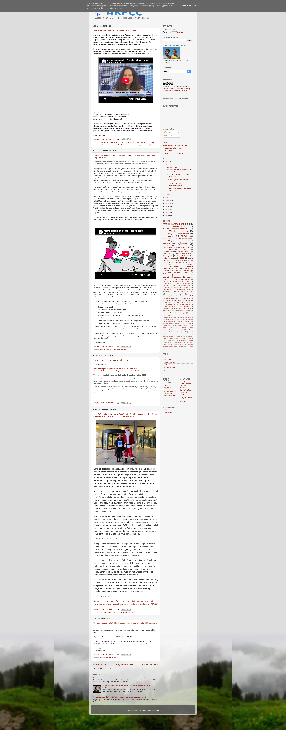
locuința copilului (183, 251)
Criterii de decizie (172, 273)
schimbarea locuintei (183, 311)
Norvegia (179, 325)
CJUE (175, 292)
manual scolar (189, 336)
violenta (191, 346)
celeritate (190, 315)
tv (185, 346)
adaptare (183, 315)
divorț (165, 231)
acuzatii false (169, 294)
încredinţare (175, 313)
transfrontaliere (182, 275)
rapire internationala (181, 279)
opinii (189, 338)
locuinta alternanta (182, 260)
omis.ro (165, 410)
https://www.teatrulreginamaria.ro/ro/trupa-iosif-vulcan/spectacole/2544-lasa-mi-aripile (120, 371)
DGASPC (187, 298)
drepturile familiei (183, 256)
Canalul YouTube (186, 390)
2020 (168, 164)
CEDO (182, 258)
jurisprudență (168, 236)
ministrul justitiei (169, 338)
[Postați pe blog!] (124, 139)
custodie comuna (134, 142)
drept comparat (183, 249)
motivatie (183, 338)
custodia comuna (180, 226)
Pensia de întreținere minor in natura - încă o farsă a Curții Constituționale (119, 678)
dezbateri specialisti (185, 317)
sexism (185, 321)
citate (166, 317)
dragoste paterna (184, 304)
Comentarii (170, 136)
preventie (136, 145)
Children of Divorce (183, 393)
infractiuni (150, 142)
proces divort (144, 145)
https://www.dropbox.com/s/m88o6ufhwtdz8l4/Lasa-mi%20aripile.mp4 (115, 369)
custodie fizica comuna (184, 247)
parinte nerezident (105, 145)
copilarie (170, 256)
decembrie (171, 167)
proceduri (166, 285)
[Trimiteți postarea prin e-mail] (117, 139)
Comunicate (166, 325)
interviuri (180, 336)
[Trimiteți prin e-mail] (122, 139)
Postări (168, 132)
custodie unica (183, 268)
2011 (167, 215)
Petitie (191, 292)
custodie (170, 249)
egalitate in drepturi (170, 245)
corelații (191, 332)
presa (178, 319)
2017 (168, 198)
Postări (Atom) (108, 669)
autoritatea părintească (172, 238)
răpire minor (189, 342)
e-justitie (165, 319)
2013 (168, 210)
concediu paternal (177, 329)
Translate (179, 32)
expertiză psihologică (183, 287)
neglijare (172, 319)
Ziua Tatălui (168, 302)
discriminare (188, 264)
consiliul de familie (187, 302)
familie (143, 142)
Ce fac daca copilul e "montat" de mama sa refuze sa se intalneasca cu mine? (120, 697)
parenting (186, 273)
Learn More (186, 6)
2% (164, 370)
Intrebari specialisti (169, 300)
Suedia (178, 327)
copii (125, 142)
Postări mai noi (100, 664)
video (116, 658)
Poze (185, 325)
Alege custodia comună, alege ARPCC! (177, 145)
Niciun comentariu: (108, 139)
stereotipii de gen (179, 344)
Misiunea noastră (169, 362)
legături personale (169, 258)
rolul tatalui (173, 266)
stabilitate (167, 344)
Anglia (183, 313)
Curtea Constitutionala (173, 298)
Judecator (190, 313)
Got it (197, 6)
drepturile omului (168, 281)
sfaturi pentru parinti (174, 224)
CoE (191, 296)
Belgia (171, 323)
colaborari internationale (182, 283)
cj (166, 329)
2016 (168, 201)
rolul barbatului (169, 321)
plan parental (127, 145)
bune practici (104, 350)
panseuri (186, 306)
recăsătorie (187, 308)
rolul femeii (181, 342)
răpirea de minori (168, 311)
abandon (180, 281)
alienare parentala (110, 142)
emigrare (176, 334)
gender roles (186, 334)
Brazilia (177, 323)
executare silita (168, 287)
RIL (183, 262)
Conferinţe (189, 270)
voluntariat (166, 313)
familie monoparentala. (171, 306)
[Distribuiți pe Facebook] (128, 139)
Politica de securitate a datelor (167, 387)
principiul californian (187, 319)
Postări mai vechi (150, 664)
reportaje (184, 296)
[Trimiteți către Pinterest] (130, 139)
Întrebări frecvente (169, 365)
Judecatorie (182, 292)
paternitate (166, 308)
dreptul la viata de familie (184, 254)
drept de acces (168, 251)
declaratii (168, 334)
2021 (168, 161)
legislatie (166, 234)
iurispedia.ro (175, 296)
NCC (166, 315)
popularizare (167, 289)
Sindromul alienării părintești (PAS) (175, 153)
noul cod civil (176, 270)
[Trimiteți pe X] (126, 139)
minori (95, 145)
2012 (168, 212)
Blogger (157, 710)
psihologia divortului (127, 612)
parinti (114, 145)
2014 (168, 206)
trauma (152, 145)
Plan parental (167, 151)
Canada (189, 323)
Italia (173, 325)
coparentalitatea (171, 304)
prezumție (166, 275)
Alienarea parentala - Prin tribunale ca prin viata (114, 30)
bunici (177, 302)
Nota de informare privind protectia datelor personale (169, 393)
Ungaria (184, 327)
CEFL (182, 323)
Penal (120, 145)
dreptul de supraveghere (181, 285)
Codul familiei (167, 283)
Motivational (181, 300)
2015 (168, 204)
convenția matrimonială (179, 332)
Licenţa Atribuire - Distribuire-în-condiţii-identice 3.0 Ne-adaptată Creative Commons (177, 91)
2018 (168, 195)
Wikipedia (183, 401)
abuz (101, 142)
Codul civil (166, 254)
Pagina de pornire (124, 664)
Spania (172, 327)
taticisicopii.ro (168, 412)
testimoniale (173, 346)
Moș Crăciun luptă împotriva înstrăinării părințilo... (177, 185)
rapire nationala (177, 308)
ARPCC (120, 142)
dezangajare (174, 317)
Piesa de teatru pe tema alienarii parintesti (112, 360)
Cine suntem (167, 359)
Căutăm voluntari (169, 367)
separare (178, 321)
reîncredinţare (172, 342)
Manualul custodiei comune (172, 148)
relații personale (173, 264)
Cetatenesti (182, 243)
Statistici (190, 300)
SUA (177, 315)
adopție (191, 327)
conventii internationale (172, 277)
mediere (117, 612)
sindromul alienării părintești (175, 229)
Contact (166, 373)
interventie (173, 336)
